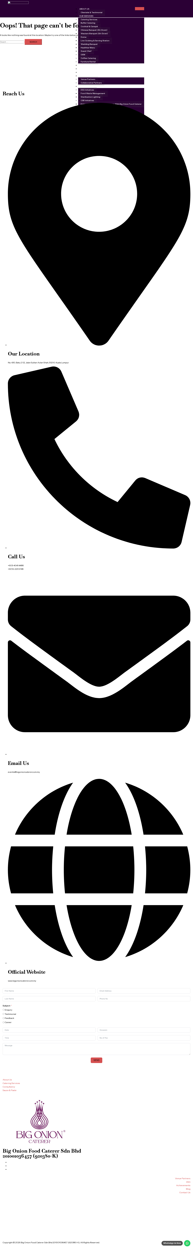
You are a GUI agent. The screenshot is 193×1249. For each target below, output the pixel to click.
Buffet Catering (88, 23)
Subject (6, 1005)
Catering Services (89, 19)
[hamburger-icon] (139, 8)
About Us (84, 9)
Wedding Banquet (89, 44)
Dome (83, 37)
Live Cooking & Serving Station (95, 40)
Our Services (86, 16)
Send (96, 1060)
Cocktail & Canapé (89, 26)
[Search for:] (12, 41)
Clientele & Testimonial (91, 12)
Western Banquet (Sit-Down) (94, 33)
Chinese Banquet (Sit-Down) (94, 30)
